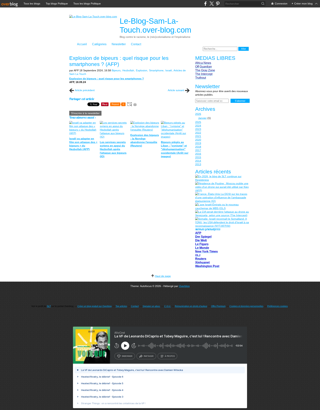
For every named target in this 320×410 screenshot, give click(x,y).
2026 (198, 113)
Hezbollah (128, 70)
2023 (198, 129)
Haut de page (163, 276)
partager (149, 356)
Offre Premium (218, 306)
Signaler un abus (151, 306)
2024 (198, 125)
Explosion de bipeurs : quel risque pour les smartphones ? (106, 78)
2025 (198, 122)
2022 (198, 132)
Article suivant (176, 90)
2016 (198, 153)
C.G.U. (167, 306)
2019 (198, 143)
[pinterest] (217, 3)
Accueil (82, 44)
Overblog (184, 286)
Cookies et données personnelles (246, 306)
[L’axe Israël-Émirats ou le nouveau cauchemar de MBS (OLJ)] (222, 206)
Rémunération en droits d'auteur (191, 306)
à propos (170, 356)
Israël (168, 70)
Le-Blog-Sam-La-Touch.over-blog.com (155, 25)
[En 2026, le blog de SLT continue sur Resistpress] (222, 178)
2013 (198, 164)
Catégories (99, 44)
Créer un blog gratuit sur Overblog (94, 306)
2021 (198, 136)
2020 (198, 139)
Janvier (202, 118)
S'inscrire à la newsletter (85, 113)
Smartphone (156, 70)
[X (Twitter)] (211, 3)
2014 (198, 160)
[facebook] (205, 3)
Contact (136, 44)
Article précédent (85, 90)
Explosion (141, 70)
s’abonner (127, 356)
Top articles (121, 306)
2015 (198, 157)
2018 (198, 146)
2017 (198, 150)
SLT (49, 306)
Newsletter (119, 44)
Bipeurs (116, 70)
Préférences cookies (277, 306)
